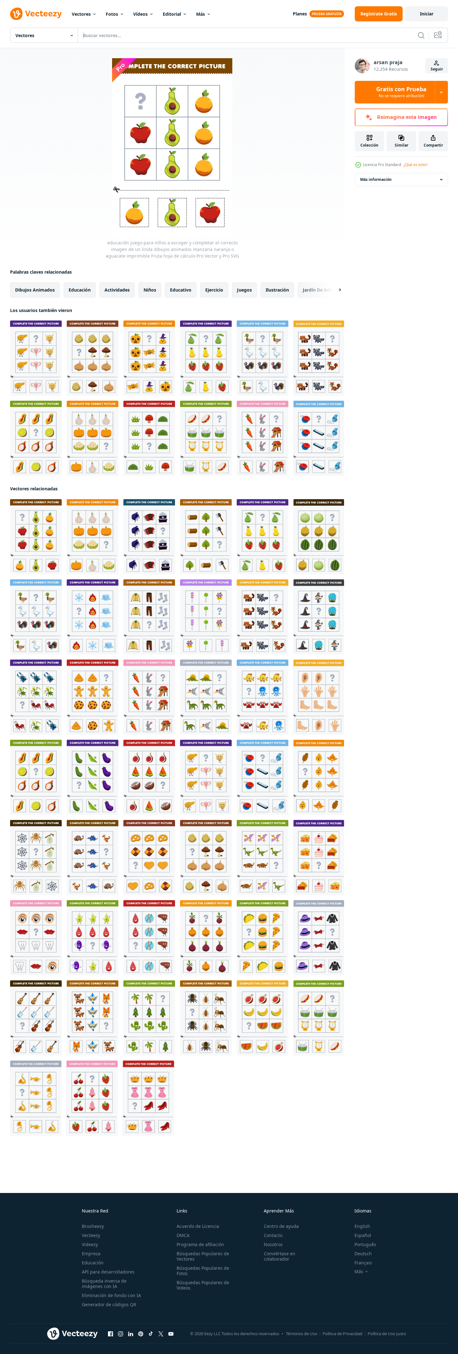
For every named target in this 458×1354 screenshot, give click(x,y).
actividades (117, 290)
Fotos (112, 14)
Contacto (273, 1235)
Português (365, 1244)
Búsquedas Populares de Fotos (203, 1270)
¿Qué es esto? (415, 164)
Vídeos (140, 14)
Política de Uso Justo (387, 1333)
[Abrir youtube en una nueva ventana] (170, 1333)
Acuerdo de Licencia (198, 1226)
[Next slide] (335, 290)
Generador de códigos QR (109, 1304)
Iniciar (426, 14)
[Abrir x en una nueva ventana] (160, 1333)
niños (150, 290)
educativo (180, 290)
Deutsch (363, 1253)
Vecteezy (91, 1235)
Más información (376, 179)
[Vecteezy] (36, 14)
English (362, 1226)
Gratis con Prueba (401, 92)
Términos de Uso (301, 1333)
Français (363, 1263)
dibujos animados (35, 290)
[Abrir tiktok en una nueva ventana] (150, 1333)
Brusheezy (93, 1226)
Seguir (437, 69)
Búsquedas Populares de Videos (203, 1285)
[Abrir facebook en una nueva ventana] (110, 1333)
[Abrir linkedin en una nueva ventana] (130, 1333)
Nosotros (273, 1244)
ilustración (277, 290)
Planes (300, 14)
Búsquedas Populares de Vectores (203, 1256)
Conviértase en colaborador (279, 1256)
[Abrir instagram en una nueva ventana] (120, 1333)
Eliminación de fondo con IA (111, 1295)
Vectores (81, 14)
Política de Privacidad (342, 1333)
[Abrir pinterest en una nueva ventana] (140, 1333)
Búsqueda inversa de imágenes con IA (104, 1283)
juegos (244, 290)
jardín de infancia (322, 290)
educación (80, 290)
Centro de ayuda (281, 1226)
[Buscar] (421, 35)
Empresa (91, 1253)
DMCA (183, 1235)
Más (200, 14)
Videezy (90, 1244)
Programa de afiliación (200, 1244)
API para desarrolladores (108, 1272)
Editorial (172, 14)
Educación (93, 1263)
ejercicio (214, 290)
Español (362, 1235)
